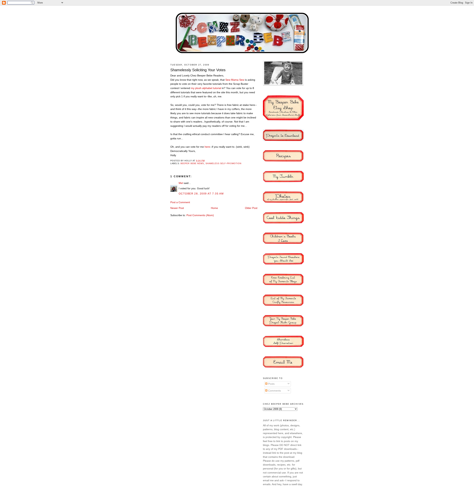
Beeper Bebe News (192, 163)
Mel (181, 183)
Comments (274, 390)
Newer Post (177, 207)
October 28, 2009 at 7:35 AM (201, 193)
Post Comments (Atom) (200, 215)
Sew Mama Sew (235, 79)
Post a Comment (180, 202)
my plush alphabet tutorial (206, 88)
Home (214, 207)
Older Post (251, 207)
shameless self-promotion (224, 163)
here (207, 146)
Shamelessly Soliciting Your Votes (198, 70)
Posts (271, 383)
